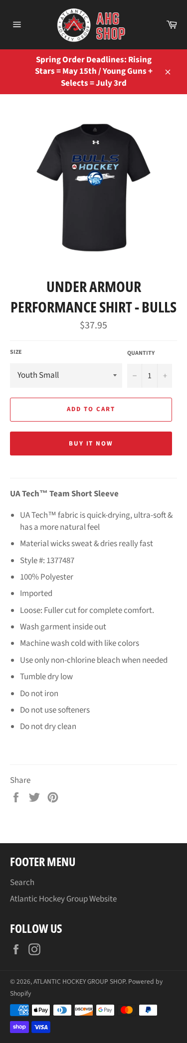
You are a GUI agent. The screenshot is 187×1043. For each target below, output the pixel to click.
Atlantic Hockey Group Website (63, 899)
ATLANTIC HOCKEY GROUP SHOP (79, 981)
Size (16, 352)
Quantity (141, 353)
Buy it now (91, 443)
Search (22, 883)
